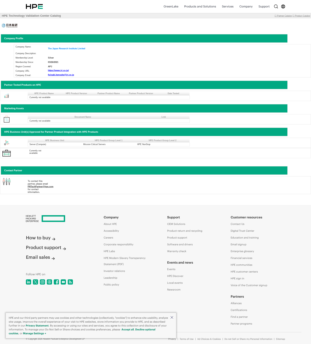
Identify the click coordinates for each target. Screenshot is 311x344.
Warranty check (176, 251)
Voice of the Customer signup (249, 285)
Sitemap (280, 339)
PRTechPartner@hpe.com (40, 186)
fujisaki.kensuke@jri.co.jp (61, 75)
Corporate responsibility (118, 244)
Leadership (110, 277)
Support (264, 6)
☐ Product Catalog (301, 16)
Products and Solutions (200, 6)
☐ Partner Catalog (283, 16)
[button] (172, 317)
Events (171, 269)
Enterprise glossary (242, 251)
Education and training (245, 237)
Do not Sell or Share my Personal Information (248, 339)
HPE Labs (109, 251)
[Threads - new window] (49, 282)
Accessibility (111, 230)
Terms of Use (187, 339)
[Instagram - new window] (42, 282)
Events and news (180, 262)
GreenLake (171, 6)
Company (246, 6)
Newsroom (174, 289)
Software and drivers (180, 244)
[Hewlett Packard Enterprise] (34, 6)
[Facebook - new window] (56, 282)
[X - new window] (35, 282)
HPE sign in (237, 278)
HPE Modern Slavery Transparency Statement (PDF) (124, 261)
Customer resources (246, 217)
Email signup (238, 244)
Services (228, 6)
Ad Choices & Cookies (209, 339)
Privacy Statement (37, 325)
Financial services (241, 258)
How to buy (38, 238)
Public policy (111, 284)
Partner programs (241, 323)
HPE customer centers (244, 271)
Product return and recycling (184, 230)
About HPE (110, 224)
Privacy (172, 339)
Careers (108, 237)
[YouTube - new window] (63, 282)
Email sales (38, 257)
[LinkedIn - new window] (28, 282)
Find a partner (239, 316)
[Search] (276, 6)
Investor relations (114, 271)
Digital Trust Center (242, 230)
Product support (43, 247)
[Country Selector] (283, 6)
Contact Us (237, 224)
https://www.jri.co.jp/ (58, 70)
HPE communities (241, 264)
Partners (237, 296)
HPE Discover (175, 276)
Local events (175, 282)
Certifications (239, 310)
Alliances (236, 303)
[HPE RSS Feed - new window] (70, 282)
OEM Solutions (176, 224)
